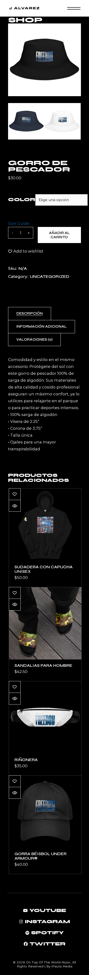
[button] (25, 251)
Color (21, 199)
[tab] (29, 313)
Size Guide (18, 223)
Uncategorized (49, 276)
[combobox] (61, 200)
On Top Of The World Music (48, 962)
